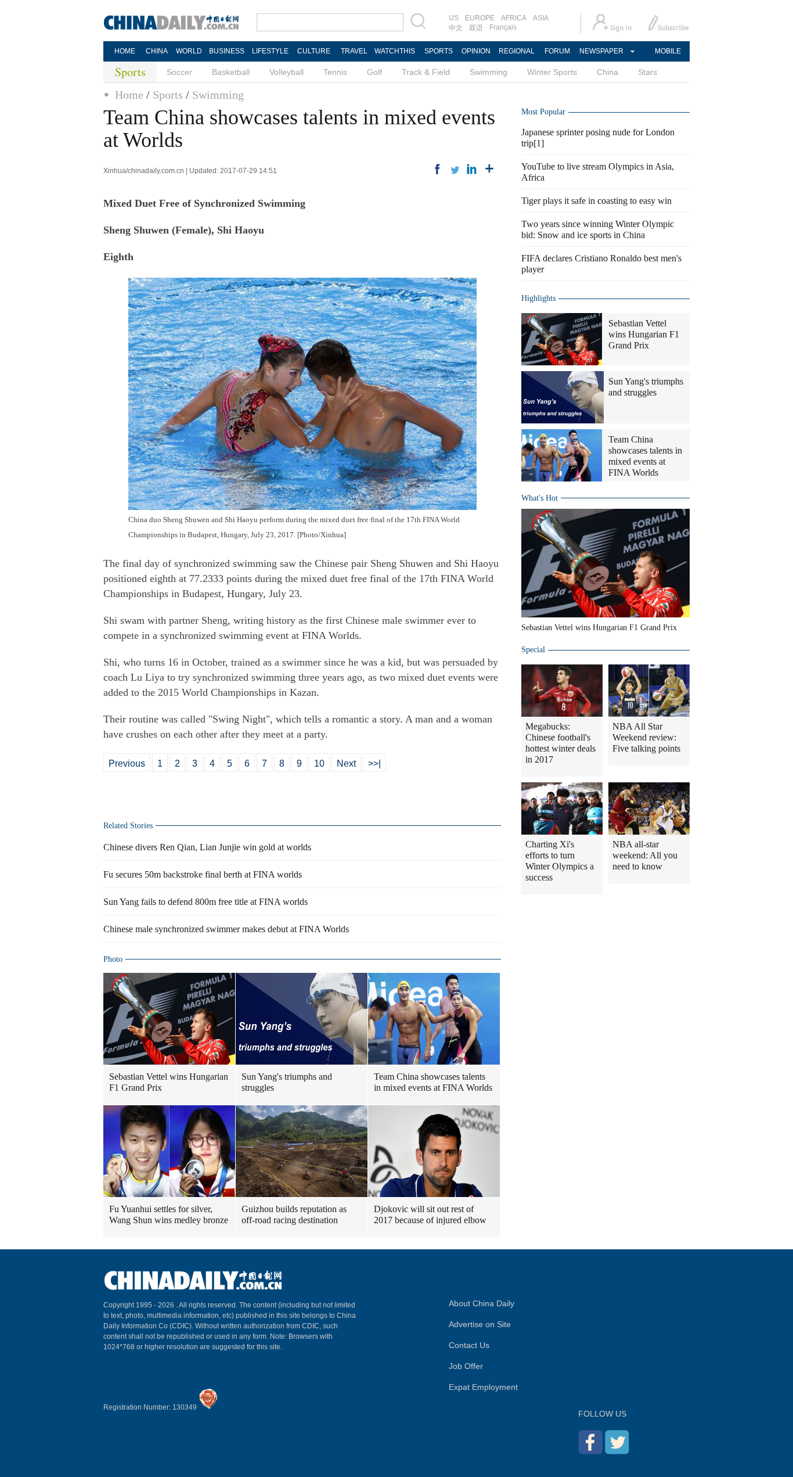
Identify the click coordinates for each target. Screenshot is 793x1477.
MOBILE (668, 51)
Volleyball (286, 72)
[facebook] (437, 169)
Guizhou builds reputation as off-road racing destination (294, 1214)
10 (319, 763)
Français (503, 27)
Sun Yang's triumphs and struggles (286, 1082)
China (607, 72)
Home (129, 94)
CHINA (157, 51)
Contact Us (469, 1345)
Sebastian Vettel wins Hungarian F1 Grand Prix (168, 1082)
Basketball (231, 72)
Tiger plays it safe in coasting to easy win (596, 201)
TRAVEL (354, 51)
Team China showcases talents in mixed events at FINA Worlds (433, 1082)
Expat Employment (483, 1387)
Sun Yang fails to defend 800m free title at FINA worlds (205, 902)
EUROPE (480, 18)
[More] (489, 169)
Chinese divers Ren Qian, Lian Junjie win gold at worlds (207, 847)
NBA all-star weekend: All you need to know (644, 855)
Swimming (488, 72)
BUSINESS (226, 51)
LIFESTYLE (270, 51)
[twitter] (454, 169)
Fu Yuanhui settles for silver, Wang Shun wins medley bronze (168, 1214)
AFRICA (514, 18)
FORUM (557, 51)
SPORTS (438, 51)
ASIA (541, 18)
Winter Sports (552, 72)
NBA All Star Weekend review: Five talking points (646, 737)
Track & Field (426, 72)
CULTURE (313, 51)
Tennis (335, 72)
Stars (647, 72)
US (454, 18)
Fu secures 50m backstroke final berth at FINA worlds (202, 874)
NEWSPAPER (600, 51)
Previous (127, 763)
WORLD (189, 51)
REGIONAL (517, 51)
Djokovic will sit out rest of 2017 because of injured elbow (430, 1214)
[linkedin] (472, 169)
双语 (476, 28)
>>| (374, 763)
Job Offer (466, 1366)
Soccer (179, 72)
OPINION (476, 51)
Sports (168, 94)
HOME (124, 51)
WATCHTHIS (394, 51)
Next (346, 763)
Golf (374, 72)
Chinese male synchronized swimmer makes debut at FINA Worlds (226, 929)
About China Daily (481, 1303)
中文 (456, 28)
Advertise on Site (480, 1324)
